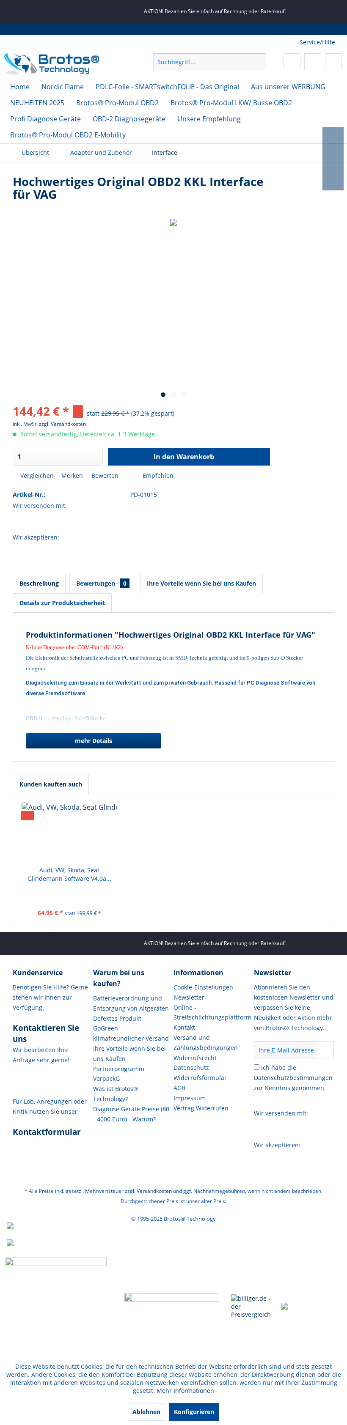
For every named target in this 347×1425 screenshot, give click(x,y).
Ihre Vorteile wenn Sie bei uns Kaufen (201, 583)
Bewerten (105, 475)
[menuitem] (209, 61)
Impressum (190, 1098)
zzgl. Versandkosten (62, 424)
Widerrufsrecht (195, 1058)
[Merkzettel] (292, 61)
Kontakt (184, 1027)
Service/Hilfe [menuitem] (317, 42)
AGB (179, 1088)
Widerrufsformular (200, 1078)
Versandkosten (154, 1191)
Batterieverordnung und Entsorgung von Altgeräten (131, 1003)
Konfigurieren (194, 1412)
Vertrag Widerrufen (201, 1108)
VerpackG (106, 1078)
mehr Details (93, 741)
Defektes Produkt (117, 1018)
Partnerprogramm (118, 1069)
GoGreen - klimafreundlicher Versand (131, 1033)
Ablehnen (146, 1412)
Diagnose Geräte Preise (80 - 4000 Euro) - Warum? (131, 1114)
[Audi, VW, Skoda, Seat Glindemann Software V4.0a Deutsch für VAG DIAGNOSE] (69, 832)
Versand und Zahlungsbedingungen (206, 1042)
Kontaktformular (47, 1131)
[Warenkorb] (333, 61)
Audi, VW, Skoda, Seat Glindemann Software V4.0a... (69, 874)
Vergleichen (36, 475)
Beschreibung (39, 583)
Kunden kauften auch (50, 784)
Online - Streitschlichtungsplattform (212, 1012)
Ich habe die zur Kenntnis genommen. (293, 1077)
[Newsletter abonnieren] (326, 1049)
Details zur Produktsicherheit (62, 603)
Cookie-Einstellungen (203, 987)
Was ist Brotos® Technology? (115, 1094)
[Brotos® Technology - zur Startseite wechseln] (51, 63)
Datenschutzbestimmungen (293, 1078)
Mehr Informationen (185, 1391)
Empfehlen (157, 475)
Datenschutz (191, 1067)
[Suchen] (258, 61)
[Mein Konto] (312, 61)
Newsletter (189, 997)
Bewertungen (101, 583)
